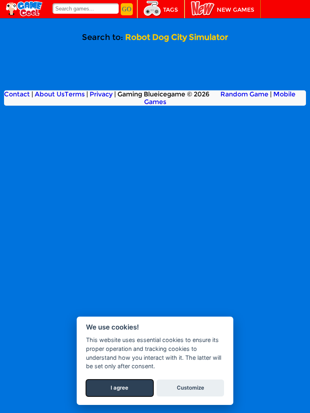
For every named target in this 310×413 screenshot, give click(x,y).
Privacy (101, 94)
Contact (17, 94)
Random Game (244, 94)
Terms (75, 94)
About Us (50, 94)
